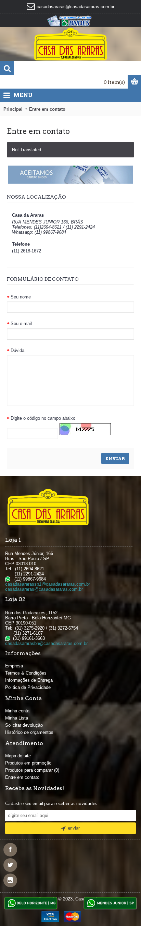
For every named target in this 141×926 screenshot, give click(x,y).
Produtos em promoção (28, 763)
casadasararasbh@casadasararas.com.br (46, 643)
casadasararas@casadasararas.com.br (44, 589)
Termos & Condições (26, 673)
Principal (13, 109)
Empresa (14, 665)
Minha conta (17, 710)
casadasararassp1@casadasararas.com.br (47, 584)
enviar (74, 828)
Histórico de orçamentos (29, 732)
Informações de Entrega (29, 680)
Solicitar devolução (24, 725)
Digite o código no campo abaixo (43, 418)
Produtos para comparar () (32, 770)
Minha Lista (16, 718)
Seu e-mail (21, 323)
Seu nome (21, 296)
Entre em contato (47, 109)
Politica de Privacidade (28, 687)
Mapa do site (18, 755)
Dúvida (17, 350)
